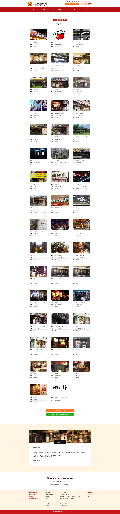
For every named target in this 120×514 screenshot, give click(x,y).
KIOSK (47, 10)
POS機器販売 (89, 492)
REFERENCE (60, 10)
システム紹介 (63, 492)
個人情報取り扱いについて (34, 498)
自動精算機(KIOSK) (33, 492)
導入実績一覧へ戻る (60, 410)
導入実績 (48, 492)
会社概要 (77, 1)
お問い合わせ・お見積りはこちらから (60, 414)
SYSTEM (73, 10)
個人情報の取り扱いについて (70, 1)
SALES (86, 10)
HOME (34, 10)
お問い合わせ (32, 494)
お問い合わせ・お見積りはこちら (72, 3)
